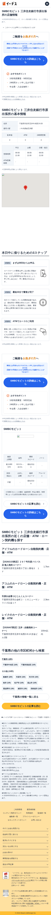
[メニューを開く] (47, 4)
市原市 (46, 717)
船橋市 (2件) (7, 677)
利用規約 (29, 813)
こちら (17, 770)
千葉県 (40, 717)
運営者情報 (31, 809)
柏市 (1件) (7, 683)
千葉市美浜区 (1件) (28, 665)
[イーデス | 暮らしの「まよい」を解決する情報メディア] (9, 5)
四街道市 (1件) (36, 689)
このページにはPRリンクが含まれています (20, 27)
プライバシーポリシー (31, 816)
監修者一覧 (42, 813)
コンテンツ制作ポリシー (12, 813)
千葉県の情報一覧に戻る (25, 697)
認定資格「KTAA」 (34, 903)
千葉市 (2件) (7, 659)
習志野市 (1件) (8, 689)
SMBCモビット (30, 717)
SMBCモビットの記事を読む (25, 504)
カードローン (19, 717)
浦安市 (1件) (22, 689)
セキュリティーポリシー (17, 820)
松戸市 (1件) (19, 683)
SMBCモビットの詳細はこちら (25, 60)
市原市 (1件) (20, 677)
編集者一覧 (13, 816)
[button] (25, 187)
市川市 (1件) (33, 677)
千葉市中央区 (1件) (10, 665)
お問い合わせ (36, 820)
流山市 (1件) (32, 683)
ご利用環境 (18, 809)
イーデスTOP (7, 717)
